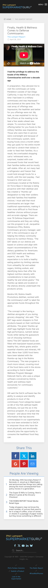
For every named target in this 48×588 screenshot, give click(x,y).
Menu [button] (40, 4)
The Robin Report (36, 568)
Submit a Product (17, 571)
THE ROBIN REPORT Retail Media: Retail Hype (24, 502)
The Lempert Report (16, 37)
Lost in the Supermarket (16, 578)
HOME (8, 19)
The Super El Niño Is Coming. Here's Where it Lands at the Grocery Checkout (25, 494)
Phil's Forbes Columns (16, 568)
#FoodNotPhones (36, 573)
